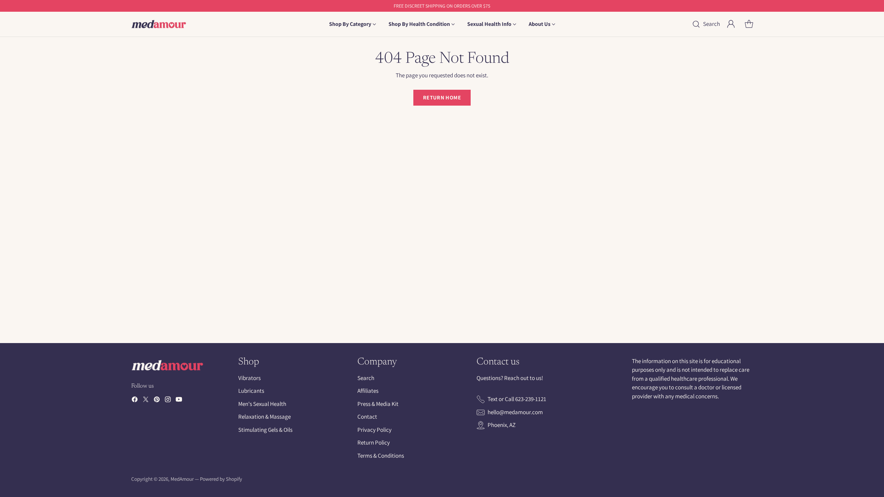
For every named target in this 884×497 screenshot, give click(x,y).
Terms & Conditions (380, 455)
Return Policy (373, 442)
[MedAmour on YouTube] (179, 400)
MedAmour (182, 479)
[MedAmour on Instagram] (168, 400)
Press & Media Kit (377, 404)
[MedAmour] (158, 24)
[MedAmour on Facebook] (135, 400)
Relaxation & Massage (264, 416)
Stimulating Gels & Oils (265, 429)
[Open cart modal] (749, 24)
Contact (367, 416)
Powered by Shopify (221, 479)
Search (365, 378)
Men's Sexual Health (262, 404)
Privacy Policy (374, 429)
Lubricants (251, 390)
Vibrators (249, 378)
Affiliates (367, 390)
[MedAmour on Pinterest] (157, 400)
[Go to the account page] (731, 24)
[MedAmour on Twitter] (146, 400)
